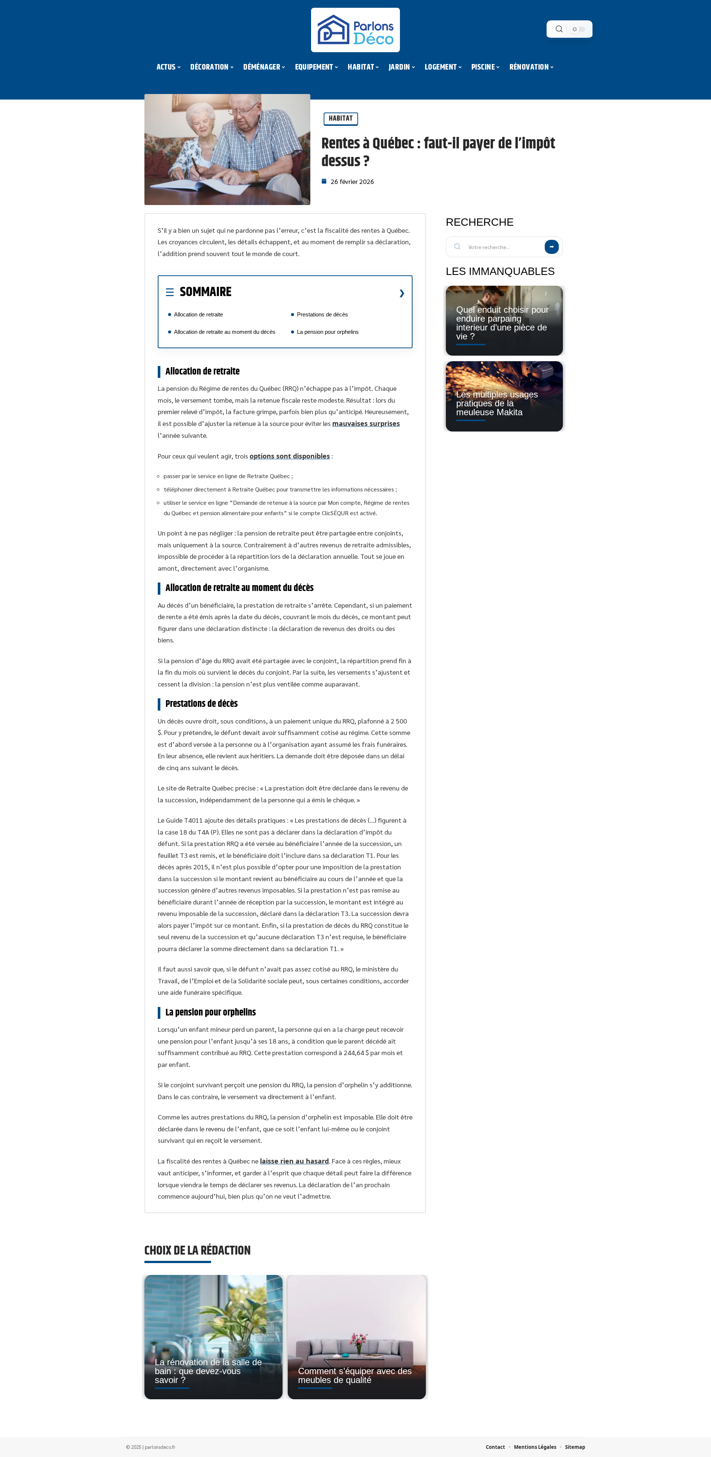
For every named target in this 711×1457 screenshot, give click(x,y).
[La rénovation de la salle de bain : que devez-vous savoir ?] (213, 1337)
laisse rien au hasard (294, 1160)
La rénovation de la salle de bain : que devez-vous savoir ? (208, 1371)
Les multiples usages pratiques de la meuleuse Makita (497, 403)
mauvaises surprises (366, 423)
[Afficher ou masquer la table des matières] (318, 292)
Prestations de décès (322, 314)
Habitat (341, 118)
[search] (559, 29)
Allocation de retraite (198, 314)
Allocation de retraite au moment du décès (225, 332)
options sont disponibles (290, 455)
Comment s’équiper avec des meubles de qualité (355, 1375)
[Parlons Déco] (355, 30)
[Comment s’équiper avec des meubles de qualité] (357, 1337)
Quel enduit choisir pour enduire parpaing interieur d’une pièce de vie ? (502, 323)
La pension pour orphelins (328, 332)
